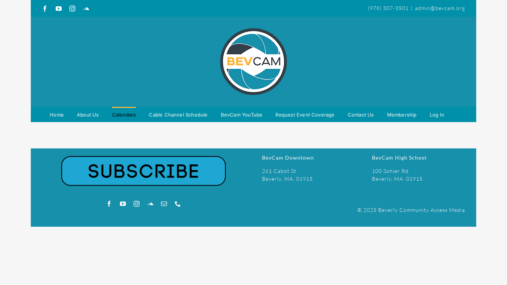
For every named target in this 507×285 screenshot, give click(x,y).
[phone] (178, 204)
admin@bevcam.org (440, 8)
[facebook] (109, 204)
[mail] (164, 204)
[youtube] (123, 204)
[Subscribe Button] (143, 151)
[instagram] (137, 204)
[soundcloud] (150, 204)
